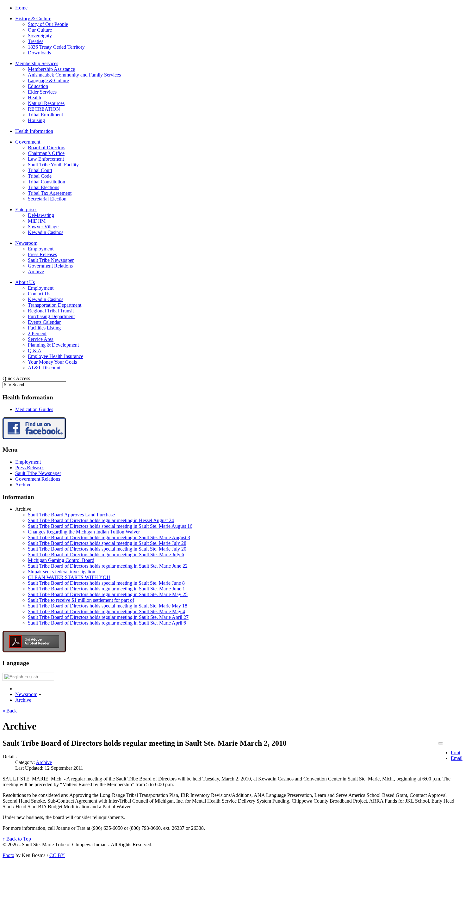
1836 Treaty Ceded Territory (56, 47)
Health (34, 97)
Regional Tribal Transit (51, 310)
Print (455, 752)
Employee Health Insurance (55, 356)
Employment (40, 248)
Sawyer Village (43, 226)
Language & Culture (48, 80)
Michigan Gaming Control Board (61, 560)
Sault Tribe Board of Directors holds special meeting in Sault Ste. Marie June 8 (106, 583)
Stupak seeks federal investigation (61, 571)
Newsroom (26, 243)
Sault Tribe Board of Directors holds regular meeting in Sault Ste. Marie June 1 (106, 588)
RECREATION (44, 109)
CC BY (57, 855)
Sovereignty (40, 35)
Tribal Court (40, 170)
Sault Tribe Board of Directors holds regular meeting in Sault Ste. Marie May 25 (108, 594)
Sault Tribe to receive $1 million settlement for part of (81, 600)
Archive (36, 271)
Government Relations (50, 265)
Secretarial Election (47, 198)
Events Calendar (44, 322)
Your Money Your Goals (52, 362)
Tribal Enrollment (45, 114)
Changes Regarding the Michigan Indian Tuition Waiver (84, 531)
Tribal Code (40, 176)
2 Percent (37, 333)
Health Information (34, 131)
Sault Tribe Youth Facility (53, 164)
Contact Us (39, 293)
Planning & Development (53, 345)
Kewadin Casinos (45, 232)
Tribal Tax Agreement (49, 193)
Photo (8, 855)
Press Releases (42, 254)
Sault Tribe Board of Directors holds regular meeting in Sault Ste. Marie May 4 (106, 611)
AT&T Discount (44, 367)
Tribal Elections (43, 187)
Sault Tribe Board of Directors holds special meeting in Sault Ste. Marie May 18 (107, 605)
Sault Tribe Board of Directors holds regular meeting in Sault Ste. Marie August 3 (109, 537)
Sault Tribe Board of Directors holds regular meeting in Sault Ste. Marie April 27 (108, 617)
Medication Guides (34, 409)
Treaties (35, 41)
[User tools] (440, 743)
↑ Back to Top (17, 838)
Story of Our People (48, 24)
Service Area (40, 339)
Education (38, 86)
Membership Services (36, 63)
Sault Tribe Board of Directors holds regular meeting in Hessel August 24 (101, 520)
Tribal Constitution (46, 181)
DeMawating (41, 215)
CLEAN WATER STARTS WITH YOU (69, 577)
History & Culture (33, 18)
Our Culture (40, 30)
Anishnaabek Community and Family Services (74, 74)
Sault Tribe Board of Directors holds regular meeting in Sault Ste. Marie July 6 (106, 554)
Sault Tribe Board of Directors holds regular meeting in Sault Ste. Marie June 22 (108, 566)
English (30, 676)
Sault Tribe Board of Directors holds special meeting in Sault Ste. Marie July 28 (107, 543)
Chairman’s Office (46, 153)
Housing (36, 120)
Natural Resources (46, 103)
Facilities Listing (44, 327)
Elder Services (42, 92)
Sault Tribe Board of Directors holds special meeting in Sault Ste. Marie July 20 (107, 549)
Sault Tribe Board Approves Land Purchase (71, 514)
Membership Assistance (51, 69)
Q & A (34, 350)
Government (27, 142)
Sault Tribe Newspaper (51, 260)
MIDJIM (37, 221)
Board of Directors (46, 147)
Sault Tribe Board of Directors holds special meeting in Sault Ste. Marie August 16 (110, 526)
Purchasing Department (51, 316)
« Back (10, 710)
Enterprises (26, 209)
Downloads (39, 52)
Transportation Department (54, 305)
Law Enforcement (46, 159)
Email (456, 758)
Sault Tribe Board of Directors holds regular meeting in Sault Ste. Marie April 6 (107, 623)
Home (21, 7)
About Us (25, 282)
